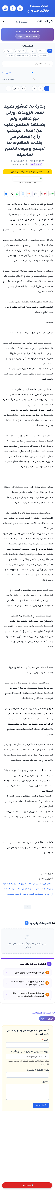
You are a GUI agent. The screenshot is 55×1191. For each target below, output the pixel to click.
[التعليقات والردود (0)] (36, 194)
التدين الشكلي (7, 51)
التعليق (45, 1081)
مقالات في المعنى (20, 51)
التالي (16, 88)
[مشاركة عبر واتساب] (18, 194)
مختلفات (10, 55)
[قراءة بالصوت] (29, 194)
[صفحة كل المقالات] (13, 8)
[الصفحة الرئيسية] (5, 8)
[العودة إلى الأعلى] (27, 907)
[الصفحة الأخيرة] (8, 88)
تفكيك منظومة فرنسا (22, 55)
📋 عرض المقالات (27, 1185)
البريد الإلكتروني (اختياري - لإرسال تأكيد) (28, 1057)
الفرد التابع (31, 51)
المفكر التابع (41, 51)
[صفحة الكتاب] (20, 8)
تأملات (34, 55)
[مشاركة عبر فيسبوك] (6, 194)
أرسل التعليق (41, 1105)
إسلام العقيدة (43, 55)
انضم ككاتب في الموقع (27, 36)
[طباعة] (23, 194)
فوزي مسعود (47, 1018)
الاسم (45, 1040)
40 (23, 88)
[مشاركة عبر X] (12, 194)
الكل (50, 51)
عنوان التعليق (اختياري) (38, 1070)
